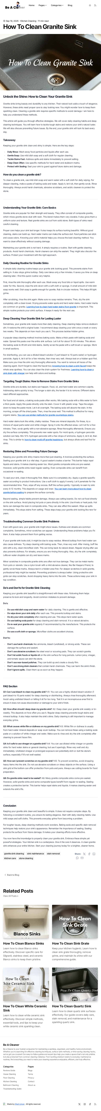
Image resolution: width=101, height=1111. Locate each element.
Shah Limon (19, 1104)
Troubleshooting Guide (12, 1089)
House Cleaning (9, 1074)
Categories (56, 5)
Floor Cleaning (9, 1078)
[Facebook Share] (89, 854)
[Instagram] (84, 1104)
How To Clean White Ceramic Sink (25, 1008)
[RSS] (95, 1104)
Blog (70, 5)
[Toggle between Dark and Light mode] (90, 5)
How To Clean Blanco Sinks (23, 943)
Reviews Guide (9, 1070)
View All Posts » (10, 896)
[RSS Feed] (95, 5)
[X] (79, 1104)
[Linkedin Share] (93, 854)
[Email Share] (82, 857)
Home (31, 5)
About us (31, 1085)
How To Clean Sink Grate (70, 943)
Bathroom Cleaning (11, 1085)
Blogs (30, 1070)
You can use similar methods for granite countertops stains (45, 415)
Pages (42, 5)
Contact (31, 1081)
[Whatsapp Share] (77, 857)
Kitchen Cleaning (28, 21)
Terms (30, 1074)
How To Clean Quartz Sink (71, 1006)
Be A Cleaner (11, 1044)
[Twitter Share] (84, 854)
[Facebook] (90, 1104)
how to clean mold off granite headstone (44, 439)
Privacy (31, 1078)
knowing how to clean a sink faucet (69, 366)
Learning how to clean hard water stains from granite (51, 306)
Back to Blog (13, 875)
